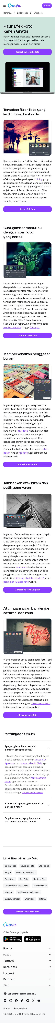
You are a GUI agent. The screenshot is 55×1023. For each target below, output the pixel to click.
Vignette (8, 892)
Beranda (7, 13)
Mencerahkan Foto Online (16, 885)
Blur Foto (23, 879)
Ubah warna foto (40, 703)
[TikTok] (22, 1000)
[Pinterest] (27, 1000)
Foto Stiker (10, 879)
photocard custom (32, 792)
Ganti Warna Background (28, 892)
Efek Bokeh (44, 865)
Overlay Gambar (12, 898)
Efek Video (30, 898)
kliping (39, 179)
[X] (33, 1000)
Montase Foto (39, 879)
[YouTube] (39, 1000)
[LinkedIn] (5, 1000)
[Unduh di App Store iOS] (32, 941)
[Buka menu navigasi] (4, 5)
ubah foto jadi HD (34, 578)
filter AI (20, 578)
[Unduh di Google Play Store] (12, 941)
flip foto (23, 452)
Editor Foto (22, 13)
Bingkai (8, 872)
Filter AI (42, 898)
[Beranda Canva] (14, 5)
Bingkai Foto (10, 865)
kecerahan (21, 567)
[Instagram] (10, 1000)
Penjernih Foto (40, 885)
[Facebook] (16, 1000)
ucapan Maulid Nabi (31, 763)
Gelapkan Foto (27, 865)
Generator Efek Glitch (26, 872)
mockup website (12, 327)
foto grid (34, 327)
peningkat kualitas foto (16, 581)
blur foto (23, 430)
